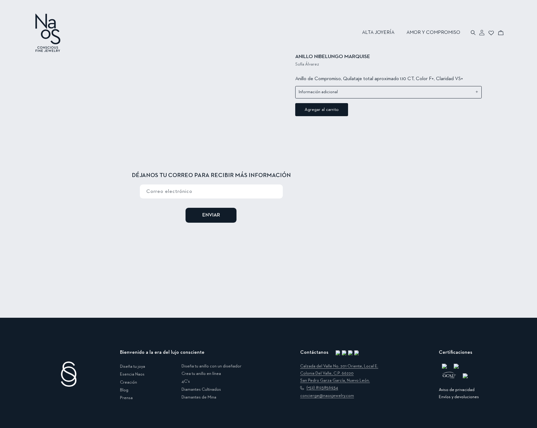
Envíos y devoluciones (459, 397)
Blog (124, 390)
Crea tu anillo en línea (201, 373)
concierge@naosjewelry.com (327, 396)
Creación (128, 382)
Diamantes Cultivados (201, 389)
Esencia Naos (132, 374)
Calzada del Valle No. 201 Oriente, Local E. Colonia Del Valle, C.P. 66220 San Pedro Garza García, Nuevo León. (339, 373)
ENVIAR (211, 215)
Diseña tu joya (132, 366)
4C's (185, 381)
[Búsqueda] (473, 32)
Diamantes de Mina (198, 397)
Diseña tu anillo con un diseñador (211, 366)
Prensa (126, 398)
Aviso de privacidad (457, 390)
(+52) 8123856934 (322, 387)
